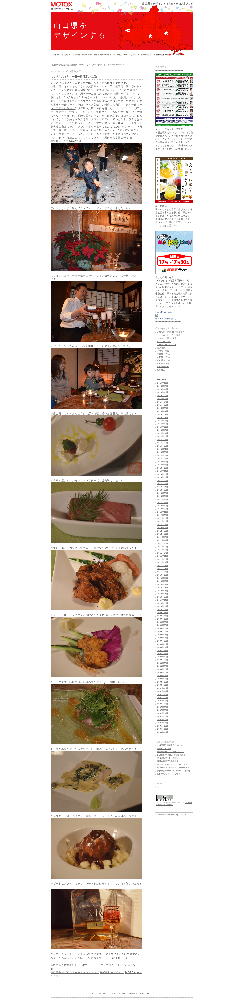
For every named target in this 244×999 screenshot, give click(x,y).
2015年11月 (162, 389)
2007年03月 (162, 716)
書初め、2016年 (164, 749)
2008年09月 (162, 660)
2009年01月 (162, 647)
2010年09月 (162, 584)
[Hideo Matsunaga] (156, 316)
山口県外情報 (163, 367)
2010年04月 (162, 600)
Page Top (144, 993)
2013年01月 (162, 496)
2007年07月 (162, 704)
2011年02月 (162, 569)
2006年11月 (162, 729)
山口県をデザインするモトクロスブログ (75, 972)
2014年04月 (162, 449)
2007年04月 (162, 713)
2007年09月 (162, 697)
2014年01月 (162, 458)
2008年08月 (162, 663)
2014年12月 (162, 424)
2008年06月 (162, 669)
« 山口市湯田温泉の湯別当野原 (64, 65)
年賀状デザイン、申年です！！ (170, 752)
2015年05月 (162, 408)
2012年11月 (162, 502)
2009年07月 (162, 628)
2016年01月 (162, 383)
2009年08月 (162, 625)
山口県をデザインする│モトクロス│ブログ (167, 3)
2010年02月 (162, 606)
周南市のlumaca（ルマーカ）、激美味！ (174, 771)
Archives (161, 379)
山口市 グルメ (164, 357)
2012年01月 (162, 534)
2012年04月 (162, 525)
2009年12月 (162, 613)
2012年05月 (162, 521)
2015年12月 (162, 386)
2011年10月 (162, 543)
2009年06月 (162, 631)
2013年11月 (162, 465)
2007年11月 (162, 691)
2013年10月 (162, 468)
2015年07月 (162, 402)
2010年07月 (162, 591)
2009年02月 (162, 644)
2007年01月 (162, 723)
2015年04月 (162, 411)
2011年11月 (162, 540)
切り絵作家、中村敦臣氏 (167, 758)
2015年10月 (162, 392)
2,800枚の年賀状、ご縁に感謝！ (171, 755)
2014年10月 (162, 430)
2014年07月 (162, 440)
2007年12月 (162, 688)
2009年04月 (162, 638)
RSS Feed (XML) (99, 993)
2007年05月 (162, 710)
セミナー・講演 (164, 341)
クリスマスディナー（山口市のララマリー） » (104, 65)
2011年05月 (162, 559)
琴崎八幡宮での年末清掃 (167, 761)
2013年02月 (162, 493)
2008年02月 (162, 682)
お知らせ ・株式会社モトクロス (171, 332)
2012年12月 (162, 499)
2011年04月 (162, 562)
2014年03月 (162, 452)
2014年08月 (162, 436)
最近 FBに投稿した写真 (166, 318)
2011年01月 (162, 572)
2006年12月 (162, 726)
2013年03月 (162, 490)
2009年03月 (162, 641)
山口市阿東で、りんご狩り (168, 774)
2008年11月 (162, 653)
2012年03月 (162, 528)
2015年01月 (162, 421)
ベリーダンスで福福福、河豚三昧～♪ (173, 767)
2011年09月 (162, 547)
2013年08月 (162, 474)
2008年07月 (162, 666)
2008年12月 (162, 650)
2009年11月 (162, 616)
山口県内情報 (163, 363)
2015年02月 (162, 417)
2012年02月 (162, 531)
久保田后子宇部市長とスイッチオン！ (173, 745)
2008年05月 (162, 672)
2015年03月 (162, 414)
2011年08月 (162, 550)
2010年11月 (162, 578)
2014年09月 (162, 433)
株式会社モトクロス (112, 972)
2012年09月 (162, 509)
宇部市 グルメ (164, 354)
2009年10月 (162, 619)
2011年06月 (162, 556)
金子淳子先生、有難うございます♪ (172, 764)
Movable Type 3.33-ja (176, 815)
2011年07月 (162, 553)
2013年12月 (162, 462)
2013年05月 (162, 484)
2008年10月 (162, 657)
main (81, 65)
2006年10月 (162, 732)
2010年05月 (162, 597)
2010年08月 (162, 587)
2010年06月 (162, 594)
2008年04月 (162, 676)
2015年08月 (162, 399)
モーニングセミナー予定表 (169, 129)
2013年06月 (162, 480)
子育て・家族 (163, 351)
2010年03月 (162, 603)
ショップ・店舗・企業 (166, 338)
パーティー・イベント (166, 344)
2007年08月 (162, 701)
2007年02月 (162, 720)
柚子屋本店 (161, 206)
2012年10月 (162, 506)
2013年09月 (162, 471)
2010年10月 (162, 581)
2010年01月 (162, 609)
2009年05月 (162, 635)
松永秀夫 (161, 370)
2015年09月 (162, 396)
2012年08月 (162, 512)
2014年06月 (162, 443)
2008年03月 (162, 679)
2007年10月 (162, 694)
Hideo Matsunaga (163, 312)
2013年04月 (162, 487)
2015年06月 (162, 405)
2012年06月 (162, 518)
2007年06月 (162, 707)
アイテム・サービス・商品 (168, 335)
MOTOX (130, 972)
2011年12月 (162, 537)
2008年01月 (162, 685)
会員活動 (161, 348)
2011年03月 (162, 565)
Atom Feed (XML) (118, 993)
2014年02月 (162, 455)
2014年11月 (162, 427)
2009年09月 (162, 622)
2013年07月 (162, 477)
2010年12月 (162, 575)
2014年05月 (162, 446)
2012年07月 (162, 515)
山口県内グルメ (164, 360)
